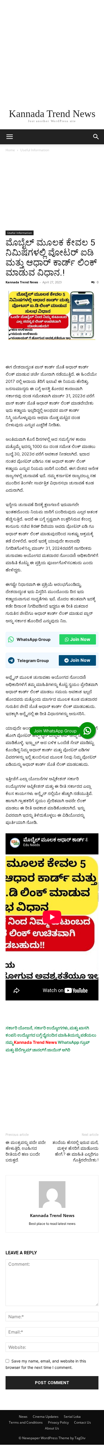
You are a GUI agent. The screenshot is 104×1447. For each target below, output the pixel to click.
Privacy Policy (58, 1422)
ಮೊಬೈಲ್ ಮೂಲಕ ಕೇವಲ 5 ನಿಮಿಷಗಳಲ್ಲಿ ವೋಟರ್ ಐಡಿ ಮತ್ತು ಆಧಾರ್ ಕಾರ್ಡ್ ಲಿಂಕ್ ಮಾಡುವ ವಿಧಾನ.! (51, 257)
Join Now (80, 639)
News (23, 1416)
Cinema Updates (46, 1416)
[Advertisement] (52, 52)
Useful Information (34, 150)
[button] (9, 136)
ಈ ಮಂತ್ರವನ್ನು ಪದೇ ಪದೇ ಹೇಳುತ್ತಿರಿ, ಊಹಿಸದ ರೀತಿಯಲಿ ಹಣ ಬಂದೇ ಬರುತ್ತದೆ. (26, 1151)
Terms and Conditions (26, 1422)
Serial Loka (72, 1416)
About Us (52, 1428)
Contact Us (82, 1422)
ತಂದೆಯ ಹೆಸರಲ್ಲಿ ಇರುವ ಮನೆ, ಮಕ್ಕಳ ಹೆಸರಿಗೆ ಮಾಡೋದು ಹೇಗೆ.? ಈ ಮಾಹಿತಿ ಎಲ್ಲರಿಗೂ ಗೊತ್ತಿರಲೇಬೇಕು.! (75, 1151)
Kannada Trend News (22, 282)
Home (10, 150)
